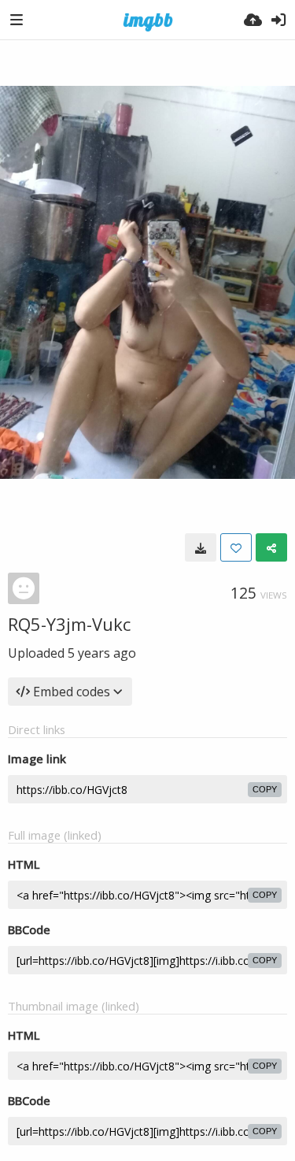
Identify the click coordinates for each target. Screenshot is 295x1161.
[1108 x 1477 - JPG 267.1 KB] (200, 547)
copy (265, 789)
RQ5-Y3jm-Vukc (69, 624)
